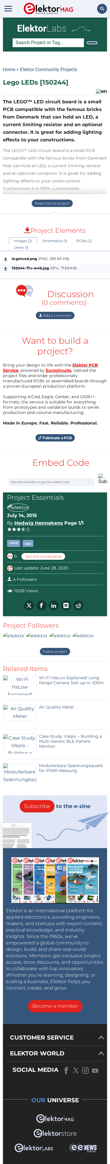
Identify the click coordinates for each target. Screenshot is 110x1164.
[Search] (92, 42)
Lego (13, 543)
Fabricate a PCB (57, 438)
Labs (42, 28)
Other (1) (21, 247)
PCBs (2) (84, 241)
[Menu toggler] (8, 8)
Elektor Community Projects (48, 69)
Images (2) (23, 241)
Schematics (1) (54, 241)
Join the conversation (43, 556)
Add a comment (57, 315)
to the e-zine (57, 806)
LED (28, 544)
